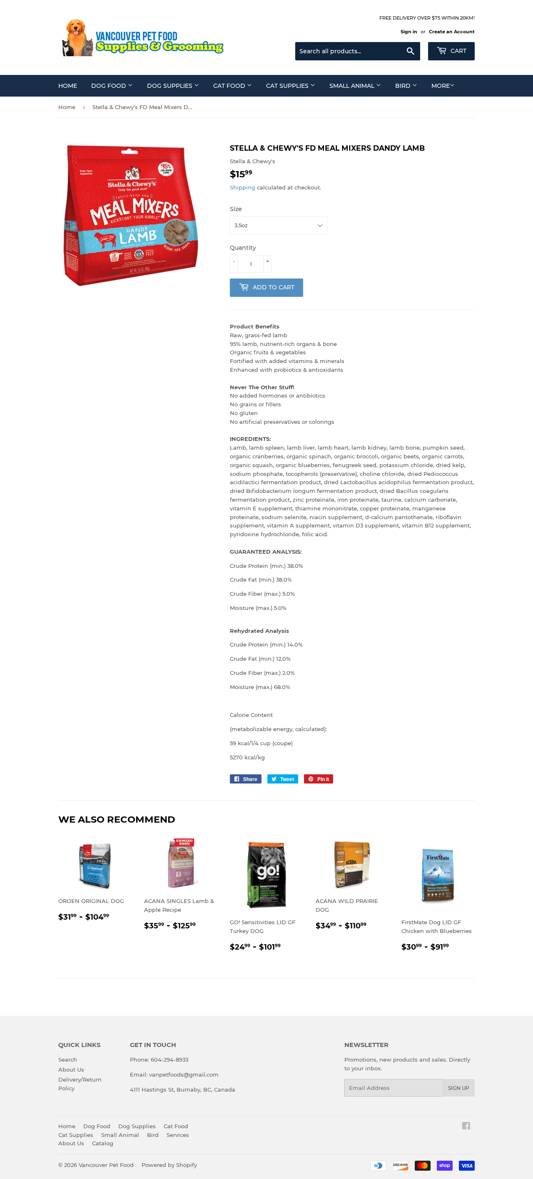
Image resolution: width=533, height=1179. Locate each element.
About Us (71, 1069)
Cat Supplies (288, 86)
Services (178, 1135)
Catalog (102, 1143)
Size (236, 209)
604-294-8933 (169, 1059)
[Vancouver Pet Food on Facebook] (466, 1127)
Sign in (409, 32)
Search (67, 1059)
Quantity (243, 247)
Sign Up (458, 1088)
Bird (403, 86)
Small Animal (352, 86)
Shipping (242, 187)
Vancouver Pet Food (106, 1165)
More (440, 86)
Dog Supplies (170, 86)
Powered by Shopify (169, 1165)
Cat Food (230, 86)
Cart (457, 51)
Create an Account (452, 32)
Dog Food (109, 86)
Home (67, 86)
